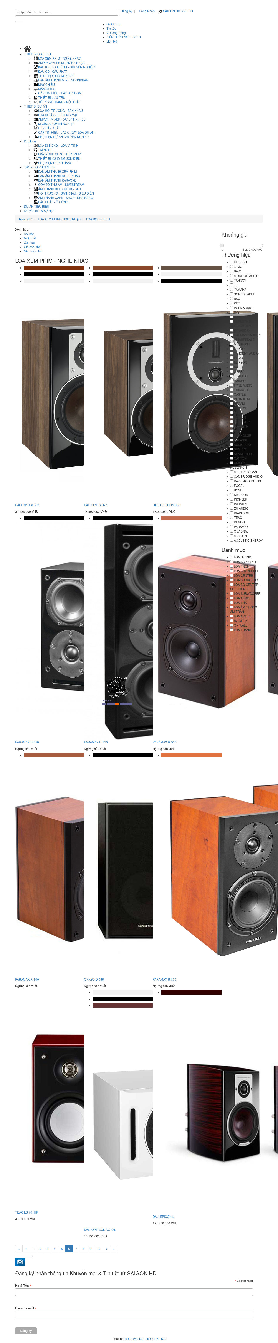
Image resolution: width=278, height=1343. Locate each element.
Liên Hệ (111, 41)
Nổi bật (29, 234)
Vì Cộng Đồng (116, 32)
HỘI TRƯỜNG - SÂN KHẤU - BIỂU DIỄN (66, 193)
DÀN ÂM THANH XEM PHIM (57, 171)
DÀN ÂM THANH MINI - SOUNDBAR (63, 80)
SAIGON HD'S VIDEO (177, 11)
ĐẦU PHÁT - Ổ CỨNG (53, 202)
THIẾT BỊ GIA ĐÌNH (38, 54)
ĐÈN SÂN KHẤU (49, 128)
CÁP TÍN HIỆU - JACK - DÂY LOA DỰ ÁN (66, 132)
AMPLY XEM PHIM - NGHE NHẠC (61, 63)
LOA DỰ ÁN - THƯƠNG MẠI (57, 115)
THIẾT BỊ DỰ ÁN (36, 106)
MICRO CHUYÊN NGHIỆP (56, 123)
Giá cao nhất (32, 247)
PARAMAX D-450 (27, 742)
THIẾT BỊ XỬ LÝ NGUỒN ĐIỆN (59, 158)
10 (98, 1248)
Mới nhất (30, 238)
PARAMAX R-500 (164, 742)
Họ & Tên (23, 1286)
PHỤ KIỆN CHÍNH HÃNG (55, 163)
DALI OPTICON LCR (167, 505)
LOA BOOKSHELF (98, 219)
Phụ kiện (30, 141)
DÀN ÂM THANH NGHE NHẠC (59, 176)
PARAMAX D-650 (96, 742)
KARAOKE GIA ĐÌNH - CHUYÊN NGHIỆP (66, 67)
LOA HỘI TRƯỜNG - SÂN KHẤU (60, 110)
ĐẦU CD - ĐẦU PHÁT (52, 71)
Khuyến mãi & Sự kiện (39, 210)
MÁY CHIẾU (46, 84)
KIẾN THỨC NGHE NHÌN (123, 37)
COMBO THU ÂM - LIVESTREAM (61, 184)
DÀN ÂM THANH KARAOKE (57, 180)
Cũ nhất (29, 242)
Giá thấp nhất (33, 251)
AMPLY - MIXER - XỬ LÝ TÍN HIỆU (62, 119)
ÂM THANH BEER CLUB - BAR (59, 189)
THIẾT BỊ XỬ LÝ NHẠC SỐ (56, 76)
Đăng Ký (126, 11)
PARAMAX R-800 (164, 979)
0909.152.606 (156, 1338)
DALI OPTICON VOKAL (100, 1229)
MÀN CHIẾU (46, 89)
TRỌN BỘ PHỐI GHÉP (40, 167)
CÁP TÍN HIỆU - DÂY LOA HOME (60, 93)
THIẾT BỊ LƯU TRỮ (51, 97)
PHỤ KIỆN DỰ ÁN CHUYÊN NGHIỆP (63, 136)
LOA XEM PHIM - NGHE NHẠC (59, 58)
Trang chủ (25, 219)
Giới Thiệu (113, 24)
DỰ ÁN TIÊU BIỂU (36, 206)
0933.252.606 (134, 1338)
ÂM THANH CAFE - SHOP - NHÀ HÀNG (65, 197)
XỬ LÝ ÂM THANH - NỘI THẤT (59, 102)
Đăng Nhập (147, 11)
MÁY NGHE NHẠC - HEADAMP (59, 154)
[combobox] (66, 12)
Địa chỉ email (26, 1308)
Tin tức (111, 28)
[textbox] (68, 12)
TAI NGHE (45, 150)
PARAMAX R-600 (27, 979)
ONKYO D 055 (94, 979)
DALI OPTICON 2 (27, 505)
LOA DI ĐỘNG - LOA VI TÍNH (58, 145)
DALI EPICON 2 (163, 1216)
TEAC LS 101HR (26, 1212)
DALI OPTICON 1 (96, 505)
